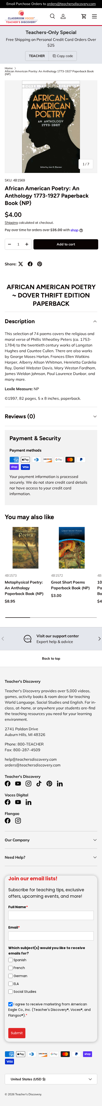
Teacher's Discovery (28, 1094)
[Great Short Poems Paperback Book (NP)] (72, 548)
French (19, 967)
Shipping (11, 222)
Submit (17, 1033)
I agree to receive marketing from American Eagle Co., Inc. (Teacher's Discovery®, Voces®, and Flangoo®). (49, 1010)
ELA (16, 983)
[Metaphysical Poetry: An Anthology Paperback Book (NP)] (25, 548)
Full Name (18, 907)
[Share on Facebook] (30, 264)
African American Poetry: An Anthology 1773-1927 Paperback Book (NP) (49, 73)
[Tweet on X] (20, 264)
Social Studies (25, 991)
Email (14, 927)
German (20, 975)
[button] (84, 16)
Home (9, 68)
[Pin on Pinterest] (39, 264)
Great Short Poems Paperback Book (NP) (70, 585)
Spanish (20, 960)
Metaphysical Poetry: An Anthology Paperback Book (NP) (24, 588)
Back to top (51, 658)
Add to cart (66, 244)
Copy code (65, 56)
